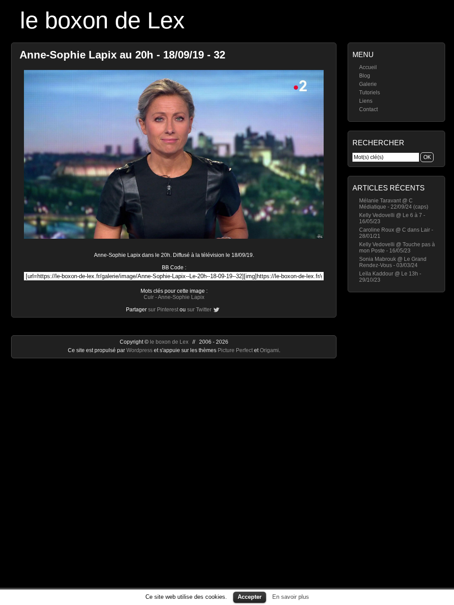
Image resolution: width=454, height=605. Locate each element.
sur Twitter (199, 309)
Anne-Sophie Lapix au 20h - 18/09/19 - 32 (122, 55)
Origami (269, 350)
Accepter (250, 596)
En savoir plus (290, 596)
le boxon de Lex (102, 20)
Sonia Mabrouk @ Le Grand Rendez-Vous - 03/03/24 (393, 262)
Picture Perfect (235, 350)
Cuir (149, 297)
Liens (365, 101)
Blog (364, 76)
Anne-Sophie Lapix (181, 297)
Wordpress (140, 350)
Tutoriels (369, 92)
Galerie (368, 84)
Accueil (368, 67)
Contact (368, 109)
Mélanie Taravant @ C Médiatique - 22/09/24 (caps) (393, 204)
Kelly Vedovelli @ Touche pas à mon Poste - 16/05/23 (397, 247)
